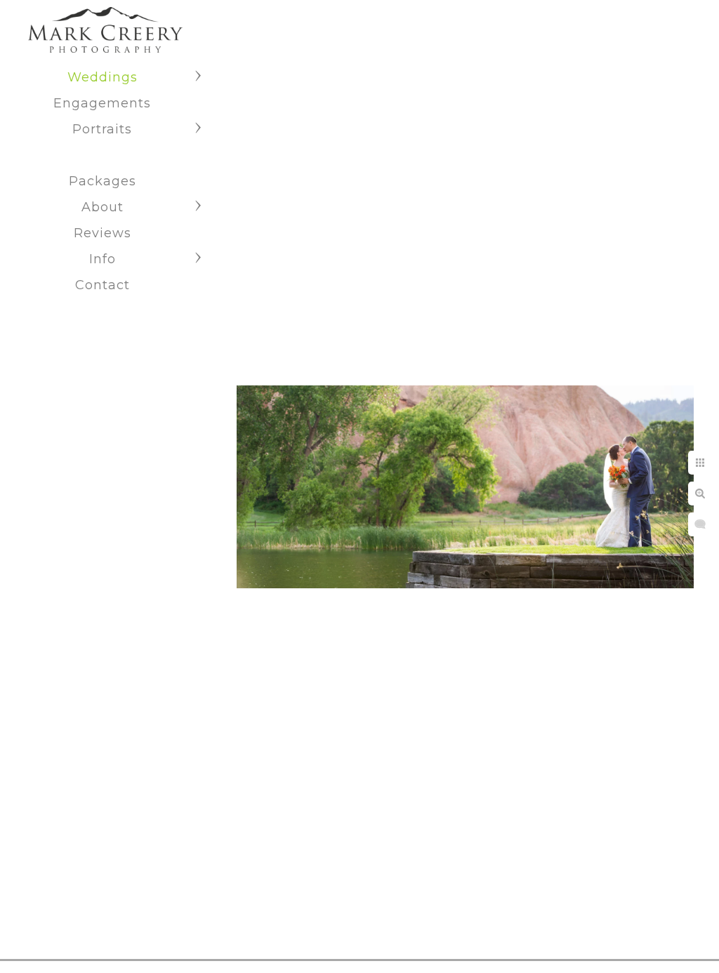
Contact (102, 285)
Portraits (102, 129)
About (102, 207)
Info (102, 259)
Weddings (102, 77)
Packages (102, 181)
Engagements (102, 103)
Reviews (102, 233)
